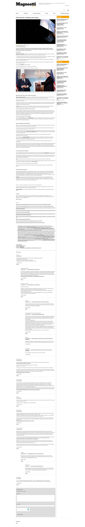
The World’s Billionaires (24, 237)
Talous (54, 13)
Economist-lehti (46, 152)
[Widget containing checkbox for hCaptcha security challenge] (23, 509)
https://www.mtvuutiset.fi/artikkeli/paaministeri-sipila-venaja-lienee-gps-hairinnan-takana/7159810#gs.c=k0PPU (33, 204)
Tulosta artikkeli (19, 244)
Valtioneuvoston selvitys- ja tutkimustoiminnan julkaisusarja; (27, 226)
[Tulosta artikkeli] (16, 244)
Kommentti (18, 493)
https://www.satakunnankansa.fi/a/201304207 (23, 219)
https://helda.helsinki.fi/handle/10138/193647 (23, 212)
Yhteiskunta (26, 13)
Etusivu (17, 13)
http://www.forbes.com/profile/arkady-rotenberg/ (36, 237)
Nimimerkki (19, 504)
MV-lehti (58, 25)
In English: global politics (65, 13)
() (22, 295)
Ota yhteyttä (18, 521)
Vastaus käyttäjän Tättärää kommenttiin (38, 314)
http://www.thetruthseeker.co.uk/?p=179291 (23, 372)
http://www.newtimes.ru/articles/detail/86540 (41, 238)
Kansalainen (58, 37)
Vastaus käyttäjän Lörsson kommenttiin (33, 269)
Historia (46, 13)
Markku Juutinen (22, 246)
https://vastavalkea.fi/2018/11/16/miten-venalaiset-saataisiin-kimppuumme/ (32, 276)
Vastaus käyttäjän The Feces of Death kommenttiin (35, 453)
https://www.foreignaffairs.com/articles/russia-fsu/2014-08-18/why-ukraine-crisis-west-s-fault (30, 222)
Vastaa (17, 264)
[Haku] (68, 10)
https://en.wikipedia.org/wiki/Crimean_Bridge (23, 363)
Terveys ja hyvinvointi (36, 13)
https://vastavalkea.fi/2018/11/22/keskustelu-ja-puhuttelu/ (25, 420)
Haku (17, 523)
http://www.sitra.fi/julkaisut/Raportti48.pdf (33, 227)
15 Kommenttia (24, 46)
